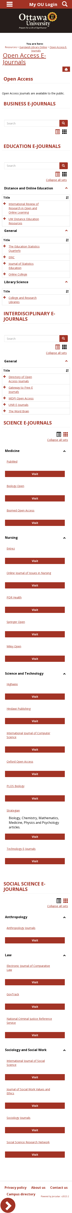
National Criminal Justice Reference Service (29, 1021)
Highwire (12, 684)
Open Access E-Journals (24, 58)
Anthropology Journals (21, 928)
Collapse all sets (56, 180)
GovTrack (13, 994)
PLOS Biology (15, 786)
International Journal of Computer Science (28, 735)
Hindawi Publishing (19, 709)
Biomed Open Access (20, 510)
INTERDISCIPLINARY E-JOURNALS (29, 316)
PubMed (12, 461)
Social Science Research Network (28, 1142)
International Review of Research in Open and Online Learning (24, 208)
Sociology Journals (18, 1118)
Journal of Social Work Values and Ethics (28, 1091)
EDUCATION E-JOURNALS (32, 146)
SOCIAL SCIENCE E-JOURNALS (24, 886)
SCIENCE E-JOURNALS (28, 422)
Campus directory (21, 1194)
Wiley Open (14, 646)
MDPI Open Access (21, 398)
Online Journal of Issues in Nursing (29, 573)
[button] (66, 188)
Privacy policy (15, 1187)
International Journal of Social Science (26, 1063)
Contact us (59, 1187)
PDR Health (14, 597)
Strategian (13, 810)
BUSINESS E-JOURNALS (30, 103)
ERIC (12, 257)
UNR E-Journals (18, 405)
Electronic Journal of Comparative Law (28, 968)
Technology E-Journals (21, 849)
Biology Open (15, 486)
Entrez (11, 548)
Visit (41, 474)
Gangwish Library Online (33, 47)
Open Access (18, 79)
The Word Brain (19, 411)
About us (38, 1187)
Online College (18, 274)
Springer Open (16, 622)
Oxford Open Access (20, 761)
